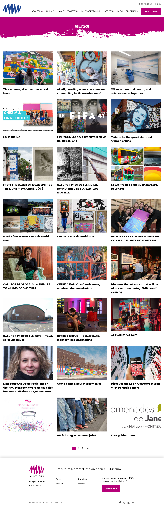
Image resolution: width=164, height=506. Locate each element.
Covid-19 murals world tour (75, 236)
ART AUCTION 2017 (124, 335)
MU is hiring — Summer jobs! (76, 435)
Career (59, 479)
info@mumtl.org (37, 482)
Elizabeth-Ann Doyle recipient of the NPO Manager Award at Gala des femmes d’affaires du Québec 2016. (28, 387)
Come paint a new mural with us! (79, 383)
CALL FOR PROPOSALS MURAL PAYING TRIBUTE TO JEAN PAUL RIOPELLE (77, 188)
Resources (132, 11)
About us (37, 11)
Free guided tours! (124, 435)
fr (156, 4)
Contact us (145, 4)
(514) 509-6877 (36, 485)
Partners (59, 484)
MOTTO (60, 502)
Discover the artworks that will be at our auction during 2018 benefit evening (135, 288)
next (88, 448)
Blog (120, 11)
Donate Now (151, 11)
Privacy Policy (82, 479)
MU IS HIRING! (12, 137)
